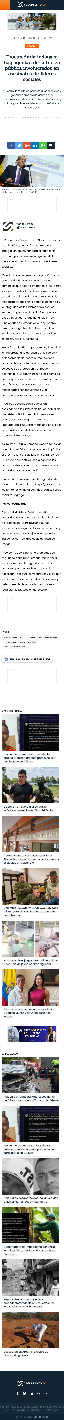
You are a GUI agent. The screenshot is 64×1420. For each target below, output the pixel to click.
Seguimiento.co (24, 224)
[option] (32, 174)
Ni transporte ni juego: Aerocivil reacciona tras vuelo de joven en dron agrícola (31, 962)
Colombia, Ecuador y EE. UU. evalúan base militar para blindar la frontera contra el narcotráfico (31, 911)
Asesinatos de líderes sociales (43, 637)
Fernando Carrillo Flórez (15, 647)
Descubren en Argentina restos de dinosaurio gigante (26, 1353)
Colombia (32, 46)
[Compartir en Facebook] (11, 145)
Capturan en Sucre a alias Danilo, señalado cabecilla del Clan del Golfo (28, 808)
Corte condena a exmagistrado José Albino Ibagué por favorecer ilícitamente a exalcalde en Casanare (31, 859)
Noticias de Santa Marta (15, 637)
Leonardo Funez (41, 1417)
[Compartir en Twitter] (19, 145)
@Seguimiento (29, 227)
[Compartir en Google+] (27, 145)
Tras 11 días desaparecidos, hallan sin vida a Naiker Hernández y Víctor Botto (31, 1200)
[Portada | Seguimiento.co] (32, 1383)
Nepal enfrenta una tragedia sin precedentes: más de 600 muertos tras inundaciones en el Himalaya (29, 1302)
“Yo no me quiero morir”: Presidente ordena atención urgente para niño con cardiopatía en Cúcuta (29, 757)
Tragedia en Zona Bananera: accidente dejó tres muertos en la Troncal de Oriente (31, 1098)
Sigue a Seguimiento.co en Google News (30, 659)
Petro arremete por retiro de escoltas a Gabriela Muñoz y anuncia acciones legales (29, 1012)
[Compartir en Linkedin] (35, 145)
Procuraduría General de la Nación (20, 642)
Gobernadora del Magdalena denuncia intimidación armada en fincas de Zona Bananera (29, 1250)
